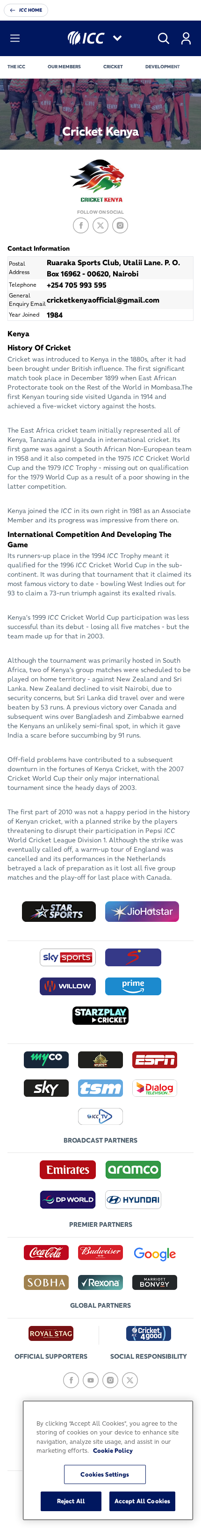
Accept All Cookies (142, 1501)
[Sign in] (186, 38)
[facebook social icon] (81, 225)
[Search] (163, 38)
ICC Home (30, 10)
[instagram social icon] (120, 225)
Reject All (71, 1501)
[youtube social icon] (91, 1380)
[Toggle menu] (14, 38)
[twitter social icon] (100, 225)
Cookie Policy (113, 1450)
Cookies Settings (104, 1474)
